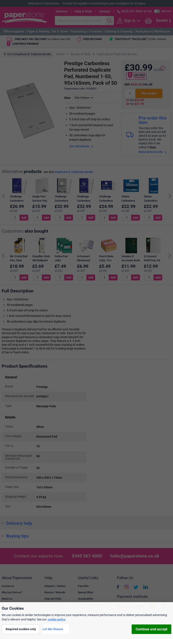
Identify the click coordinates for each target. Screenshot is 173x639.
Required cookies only (21, 629)
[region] (86, 620)
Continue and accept (151, 629)
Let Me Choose (53, 629)
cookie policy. (57, 619)
